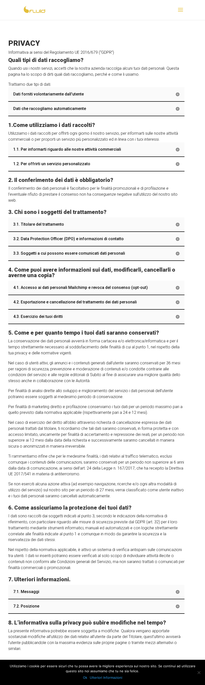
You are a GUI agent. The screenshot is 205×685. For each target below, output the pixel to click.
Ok (85, 678)
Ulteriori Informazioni (106, 678)
